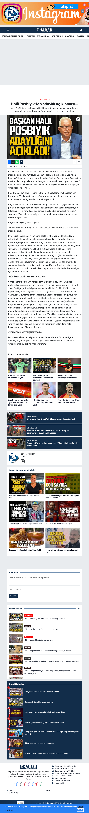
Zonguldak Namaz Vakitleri (65, 771)
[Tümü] (79, 608)
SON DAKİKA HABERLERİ (13, 36)
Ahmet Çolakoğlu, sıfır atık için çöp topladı (45, 618)
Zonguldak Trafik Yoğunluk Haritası (67, 773)
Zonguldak (44, 100)
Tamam (80, 810)
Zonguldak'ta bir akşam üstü (39, 640)
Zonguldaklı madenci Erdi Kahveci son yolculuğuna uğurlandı (52, 661)
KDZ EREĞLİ (57, 36)
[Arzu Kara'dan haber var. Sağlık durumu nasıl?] (26, 483)
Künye (48, 790)
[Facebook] (16, 784)
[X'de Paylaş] (13, 162)
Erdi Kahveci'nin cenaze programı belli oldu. (26, 524)
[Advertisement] (44, 68)
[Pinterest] (24, 784)
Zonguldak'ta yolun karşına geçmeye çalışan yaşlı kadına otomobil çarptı (50, 672)
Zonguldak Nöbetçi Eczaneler (65, 766)
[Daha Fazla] (21, 162)
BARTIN (80, 36)
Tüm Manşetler (60, 778)
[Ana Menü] (8, 30)
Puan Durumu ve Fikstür (63, 776)
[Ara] (81, 30)
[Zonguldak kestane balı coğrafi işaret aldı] (26, 538)
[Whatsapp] (40, 784)
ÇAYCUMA (69, 36)
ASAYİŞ (27, 626)
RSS (21, 803)
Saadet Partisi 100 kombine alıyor (58, 524)
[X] (20, 784)
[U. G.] (14, 458)
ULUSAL (27, 658)
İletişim (11, 790)
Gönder (13, 596)
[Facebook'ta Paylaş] (9, 162)
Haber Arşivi (59, 783)
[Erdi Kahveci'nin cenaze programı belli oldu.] (26, 512)
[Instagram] (28, 784)
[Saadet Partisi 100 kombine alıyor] (62, 512)
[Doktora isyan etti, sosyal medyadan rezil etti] (62, 538)
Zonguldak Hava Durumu (64, 769)
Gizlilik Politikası (15, 793)
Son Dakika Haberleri (62, 781)
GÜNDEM (31, 36)
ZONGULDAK (43, 36)
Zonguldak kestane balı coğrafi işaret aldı (25, 550)
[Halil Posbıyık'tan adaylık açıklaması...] (44, 137)
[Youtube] (36, 784)
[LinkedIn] (32, 784)
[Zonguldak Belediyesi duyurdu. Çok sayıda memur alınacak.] (62, 483)
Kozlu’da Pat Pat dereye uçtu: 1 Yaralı (42, 629)
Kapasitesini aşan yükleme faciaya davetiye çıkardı (48, 651)
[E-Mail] (23, 461)
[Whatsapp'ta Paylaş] (17, 162)
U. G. (11, 166)
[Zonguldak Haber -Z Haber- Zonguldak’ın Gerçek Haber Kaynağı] (44, 30)
